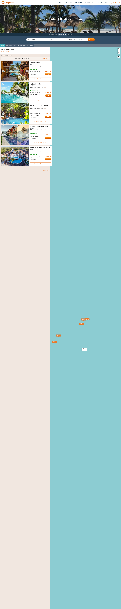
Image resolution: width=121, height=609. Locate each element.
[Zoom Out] (119, 51)
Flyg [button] (93, 2)
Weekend (87, 2)
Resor (60, 2)
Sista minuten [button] (78, 2)
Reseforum (100, 2)
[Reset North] (119, 53)
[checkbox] (6, 45)
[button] (36, 40)
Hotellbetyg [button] (25, 45)
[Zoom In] (119, 49)
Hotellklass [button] (19, 45)
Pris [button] (15, 45)
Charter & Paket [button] (68, 2)
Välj (48, 74)
